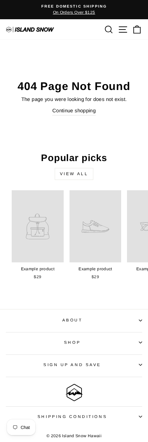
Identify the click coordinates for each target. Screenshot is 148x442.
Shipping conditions (72, 416)
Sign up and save (72, 364)
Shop (72, 342)
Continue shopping (74, 110)
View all (74, 173)
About (72, 320)
